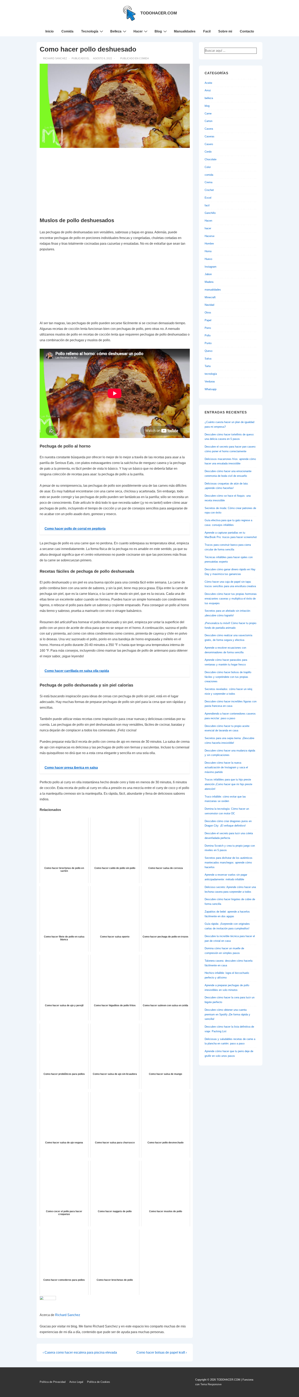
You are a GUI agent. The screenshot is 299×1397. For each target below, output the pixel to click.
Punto (208, 343)
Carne (208, 113)
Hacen (208, 220)
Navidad (209, 304)
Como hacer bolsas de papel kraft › (161, 1352)
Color (208, 167)
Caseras (209, 136)
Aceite (208, 82)
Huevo (208, 258)
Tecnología (89, 31)
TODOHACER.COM (158, 13)
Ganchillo (210, 212)
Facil (207, 31)
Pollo (208, 335)
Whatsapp (210, 389)
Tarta (208, 366)
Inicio (49, 31)
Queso (208, 350)
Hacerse (209, 236)
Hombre (209, 243)
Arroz (208, 90)
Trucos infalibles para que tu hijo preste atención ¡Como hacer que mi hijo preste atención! (228, 784)
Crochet (209, 190)
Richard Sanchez (67, 1315)
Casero (209, 144)
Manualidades (184, 31)
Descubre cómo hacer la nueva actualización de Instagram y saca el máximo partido (226, 767)
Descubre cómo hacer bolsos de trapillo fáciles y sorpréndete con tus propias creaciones (228, 677)
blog (207, 105)
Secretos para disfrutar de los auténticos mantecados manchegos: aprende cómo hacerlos (228, 862)
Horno (208, 251)
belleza (209, 98)
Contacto (247, 31)
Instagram (210, 266)
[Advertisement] (115, 183)
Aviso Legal (76, 1381)
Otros (208, 312)
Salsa (208, 358)
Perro (208, 327)
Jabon (208, 274)
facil (207, 205)
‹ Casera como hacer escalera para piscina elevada (80, 1352)
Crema (208, 182)
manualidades (213, 289)
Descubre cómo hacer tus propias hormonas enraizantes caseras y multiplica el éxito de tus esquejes (231, 598)
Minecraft (210, 297)
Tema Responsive (211, 1384)
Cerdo (208, 151)
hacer (208, 228)
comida (144, 58)
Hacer (138, 31)
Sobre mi (225, 31)
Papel (208, 320)
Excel (208, 197)
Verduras (210, 381)
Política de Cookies (98, 1381)
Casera (209, 128)
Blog (158, 31)
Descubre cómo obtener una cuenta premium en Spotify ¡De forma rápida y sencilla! (227, 1014)
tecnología (211, 373)
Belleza (115, 31)
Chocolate (210, 159)
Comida (67, 31)
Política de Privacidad (52, 1381)
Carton (208, 121)
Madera (209, 281)
